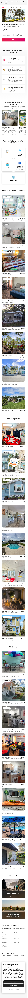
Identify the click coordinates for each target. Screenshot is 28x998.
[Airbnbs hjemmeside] (3, 7)
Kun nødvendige (13, 985)
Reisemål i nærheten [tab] (6, 928)
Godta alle (13, 982)
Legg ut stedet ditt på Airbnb (17, 7)
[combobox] (13, 31)
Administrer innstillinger (13, 989)
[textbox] (7, 35)
